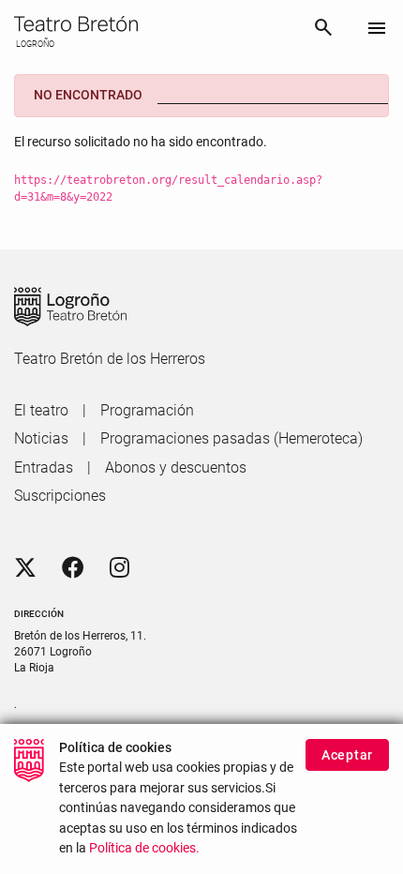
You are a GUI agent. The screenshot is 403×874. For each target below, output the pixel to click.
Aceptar (347, 754)
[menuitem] (41, 410)
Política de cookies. (144, 848)
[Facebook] (73, 568)
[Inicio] (156, 23)
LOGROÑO (34, 44)
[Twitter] (25, 568)
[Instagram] (119, 568)
